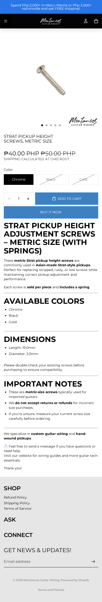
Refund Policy (15, 497)
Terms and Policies (51, 590)
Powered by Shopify (74, 580)
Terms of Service (17, 508)
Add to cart (69, 198)
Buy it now (51, 212)
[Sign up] (93, 562)
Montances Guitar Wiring (41, 580)
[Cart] (96, 21)
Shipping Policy (17, 503)
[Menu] (5, 21)
